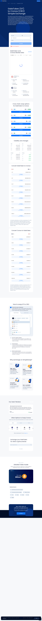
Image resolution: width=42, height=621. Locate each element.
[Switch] (30, 38)
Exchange (21, 513)
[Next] (32, 402)
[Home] (3, 1)
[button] (21, 321)
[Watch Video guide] (21, 476)
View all (25, 433)
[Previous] (30, 402)
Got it (36, 618)
